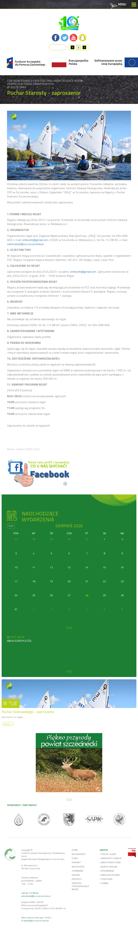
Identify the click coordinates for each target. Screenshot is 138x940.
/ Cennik (104, 883)
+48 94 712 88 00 (29, 893)
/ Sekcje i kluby (108, 854)
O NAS (75, 858)
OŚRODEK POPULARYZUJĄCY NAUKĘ (80, 886)
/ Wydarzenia (107, 870)
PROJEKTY (77, 879)
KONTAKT (76, 862)
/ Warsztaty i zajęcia (110, 858)
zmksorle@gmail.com (35, 240)
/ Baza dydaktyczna (110, 862)
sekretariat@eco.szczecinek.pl (25, 244)
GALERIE (76, 875)
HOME (75, 850)
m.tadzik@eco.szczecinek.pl (35, 920)
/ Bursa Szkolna (108, 866)
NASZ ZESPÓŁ (78, 866)
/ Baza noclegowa (109, 875)
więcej (6, 724)
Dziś (11, 526)
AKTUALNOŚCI (78, 854)
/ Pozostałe (106, 879)
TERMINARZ (77, 870)
